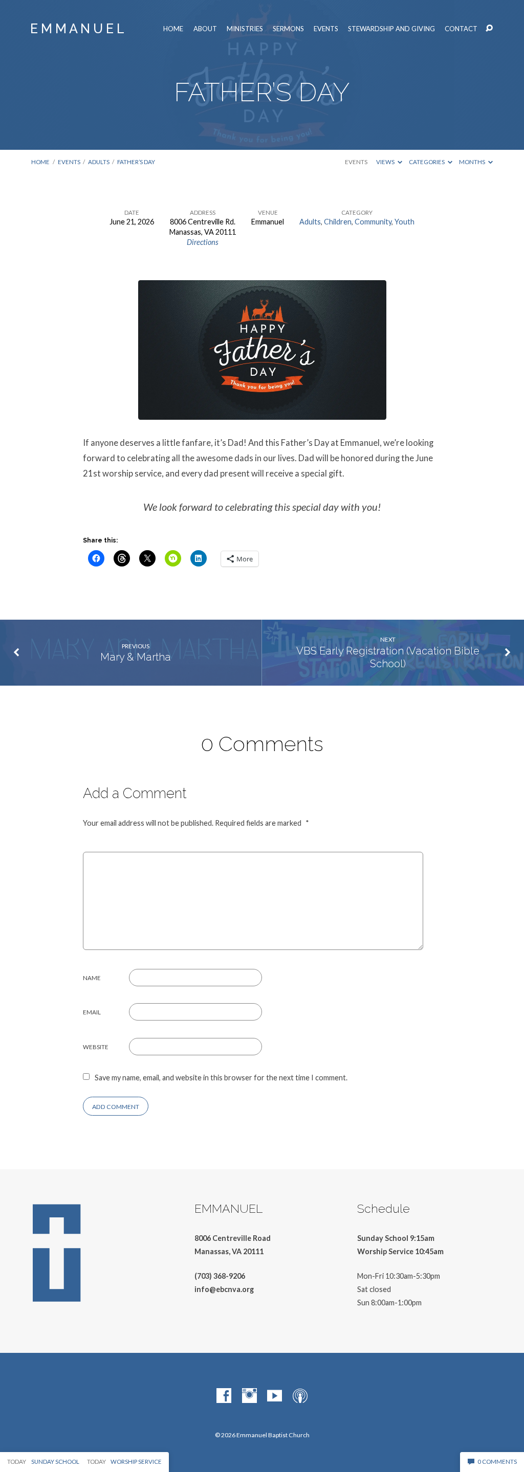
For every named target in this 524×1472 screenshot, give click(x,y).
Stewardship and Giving (391, 29)
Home (173, 29)
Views (386, 161)
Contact (461, 29)
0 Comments (496, 1461)
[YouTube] (274, 1396)
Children (338, 221)
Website (95, 1047)
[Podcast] (300, 1396)
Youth (404, 221)
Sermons (288, 29)
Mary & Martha (135, 657)
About (205, 29)
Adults (99, 161)
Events (326, 29)
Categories (427, 161)
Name (92, 978)
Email (92, 1012)
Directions (203, 242)
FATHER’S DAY (136, 161)
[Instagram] (249, 1396)
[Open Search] (489, 28)
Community (373, 221)
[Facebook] (223, 1396)
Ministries (245, 29)
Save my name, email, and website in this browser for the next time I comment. (221, 1077)
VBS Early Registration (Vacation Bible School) (387, 657)
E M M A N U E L (77, 28)
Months (472, 161)
